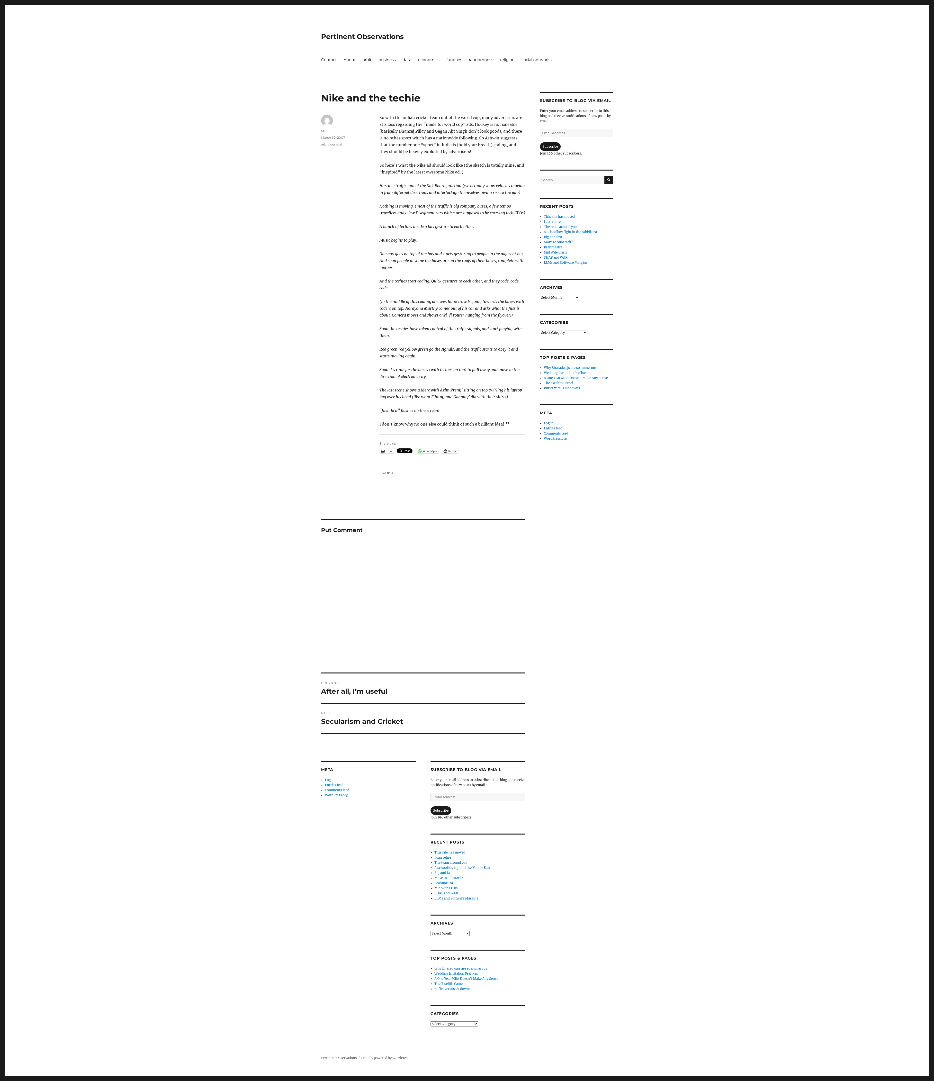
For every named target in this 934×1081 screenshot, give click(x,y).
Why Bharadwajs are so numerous (460, 968)
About (350, 59)
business (387, 59)
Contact (329, 59)
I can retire (442, 857)
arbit (367, 59)
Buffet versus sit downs (452, 989)
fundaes (454, 59)
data (407, 59)
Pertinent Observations (362, 36)
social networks (536, 59)
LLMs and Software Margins (456, 898)
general (336, 144)
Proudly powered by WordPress (385, 1058)
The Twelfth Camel (449, 984)
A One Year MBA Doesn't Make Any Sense (466, 979)
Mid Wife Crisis (446, 888)
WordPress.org (336, 795)
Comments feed (337, 790)
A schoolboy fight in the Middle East (462, 868)
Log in (330, 780)
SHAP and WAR (446, 893)
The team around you (450, 863)
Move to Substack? (448, 878)
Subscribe (441, 810)
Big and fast (443, 873)
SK (323, 131)
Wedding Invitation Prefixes (456, 974)
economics (429, 59)
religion (507, 59)
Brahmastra (443, 883)
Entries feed (334, 785)
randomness (481, 59)
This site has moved (449, 852)
